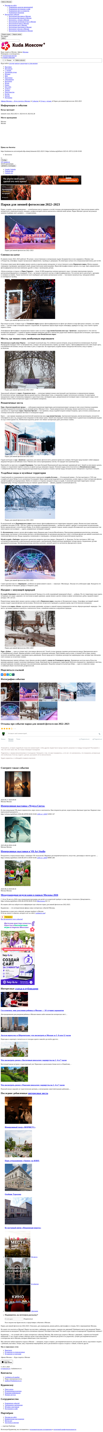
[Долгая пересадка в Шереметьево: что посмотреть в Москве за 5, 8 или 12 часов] (14, 1031)
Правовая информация (12, 1393)
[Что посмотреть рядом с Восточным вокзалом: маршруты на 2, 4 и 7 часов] (14, 1056)
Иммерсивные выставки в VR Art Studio (23, 851)
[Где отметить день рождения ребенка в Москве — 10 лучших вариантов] (14, 1006)
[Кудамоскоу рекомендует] (17, 1284)
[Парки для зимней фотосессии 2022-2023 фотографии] (10, 700)
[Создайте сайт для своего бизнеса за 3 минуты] (18, 984)
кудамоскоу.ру (5, 1368)
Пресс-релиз (9, 1389)
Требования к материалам (14, 1405)
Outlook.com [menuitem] (9, 171)
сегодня (11, 63)
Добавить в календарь (8, 166)
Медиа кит (8, 1421)
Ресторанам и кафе (11, 1409)
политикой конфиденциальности (65, 1429)
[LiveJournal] (13, 674)
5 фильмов (34, 1311)
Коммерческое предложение (14, 1419)
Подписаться (28, 1319)
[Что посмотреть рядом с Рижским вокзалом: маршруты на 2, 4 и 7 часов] (14, 1081)
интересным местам (10, 56)
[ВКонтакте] (2, 674)
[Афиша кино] (17, 1311)
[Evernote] (10, 674)
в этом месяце (33, 63)
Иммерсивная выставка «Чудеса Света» (23, 806)
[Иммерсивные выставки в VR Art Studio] (51, 830)
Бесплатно (41, 901)
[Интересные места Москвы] (17, 1257)
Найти (3, 38)
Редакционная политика (13, 1391)
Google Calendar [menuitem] (10, 169)
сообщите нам (40, 913)
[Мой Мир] (7, 674)
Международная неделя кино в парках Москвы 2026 (29, 895)
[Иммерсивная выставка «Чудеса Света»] (51, 784)
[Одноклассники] (5, 674)
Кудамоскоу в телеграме (13, 1354)
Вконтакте (8, 1350)
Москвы (25, 52)
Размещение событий (12, 1403)
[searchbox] (51, 38)
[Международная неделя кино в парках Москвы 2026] (51, 873)
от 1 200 (42, 814)
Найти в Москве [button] (6, 2)
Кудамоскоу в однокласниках (15, 1352)
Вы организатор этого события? (12, 919)
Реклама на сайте (11, 1417)
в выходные (24, 63)
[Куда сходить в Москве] (23, 50)
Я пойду (4, 160)
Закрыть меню (16, 34)
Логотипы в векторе (12, 1422)
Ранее (18, 739)
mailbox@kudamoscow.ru (13, 1381)
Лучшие (10, 739)
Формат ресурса (10, 1395)
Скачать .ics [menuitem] (9, 173)
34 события (35, 1284)
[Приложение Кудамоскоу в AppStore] (7, 1363)
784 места (34, 1257)
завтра (17, 63)
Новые (3, 739)
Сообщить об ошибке (12, 1377)
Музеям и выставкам (12, 1407)
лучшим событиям (8, 57)
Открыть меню (6, 34)
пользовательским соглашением (41, 1429)
